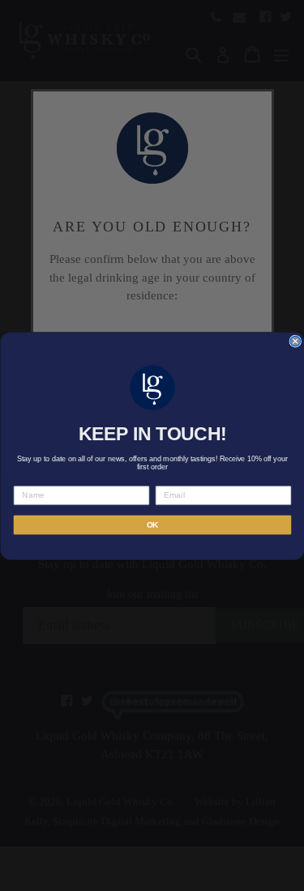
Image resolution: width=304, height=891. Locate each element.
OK (152, 524)
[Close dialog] (295, 341)
